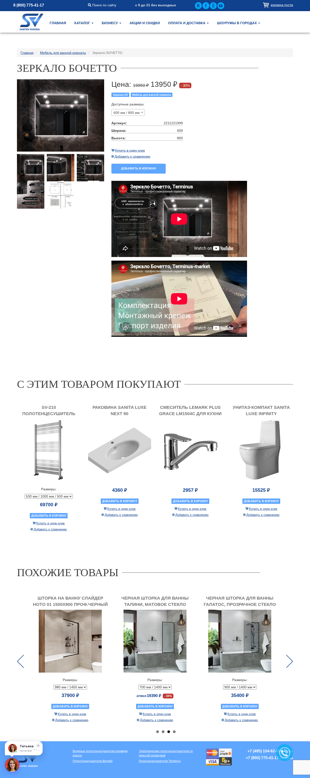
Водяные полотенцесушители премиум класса (100, 753)
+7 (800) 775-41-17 (262, 758)
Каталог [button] (82, 23)
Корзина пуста (282, 5)
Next (289, 661)
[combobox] (128, 112)
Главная (58, 23)
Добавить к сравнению (132, 156)
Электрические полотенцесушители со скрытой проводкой (166, 753)
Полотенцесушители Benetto (93, 761)
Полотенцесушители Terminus (160, 761)
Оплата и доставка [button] (187, 23)
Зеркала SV (120, 94)
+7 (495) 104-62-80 (264, 751)
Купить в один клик (130, 150)
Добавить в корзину (138, 168)
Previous (20, 661)
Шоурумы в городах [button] (237, 23)
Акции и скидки (145, 23)
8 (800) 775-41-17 (28, 5)
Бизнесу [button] (110, 23)
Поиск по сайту (103, 5)
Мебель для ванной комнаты (151, 94)
